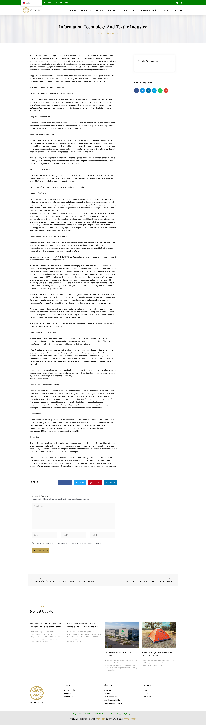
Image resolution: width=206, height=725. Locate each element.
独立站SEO (101, 719)
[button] (65, 482)
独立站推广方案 (130, 719)
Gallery (99, 10)
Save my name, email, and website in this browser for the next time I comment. (68, 543)
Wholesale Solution (149, 10)
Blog (166, 10)
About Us (112, 10)
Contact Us (178, 10)
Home (73, 10)
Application (129, 10)
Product (85, 10)
